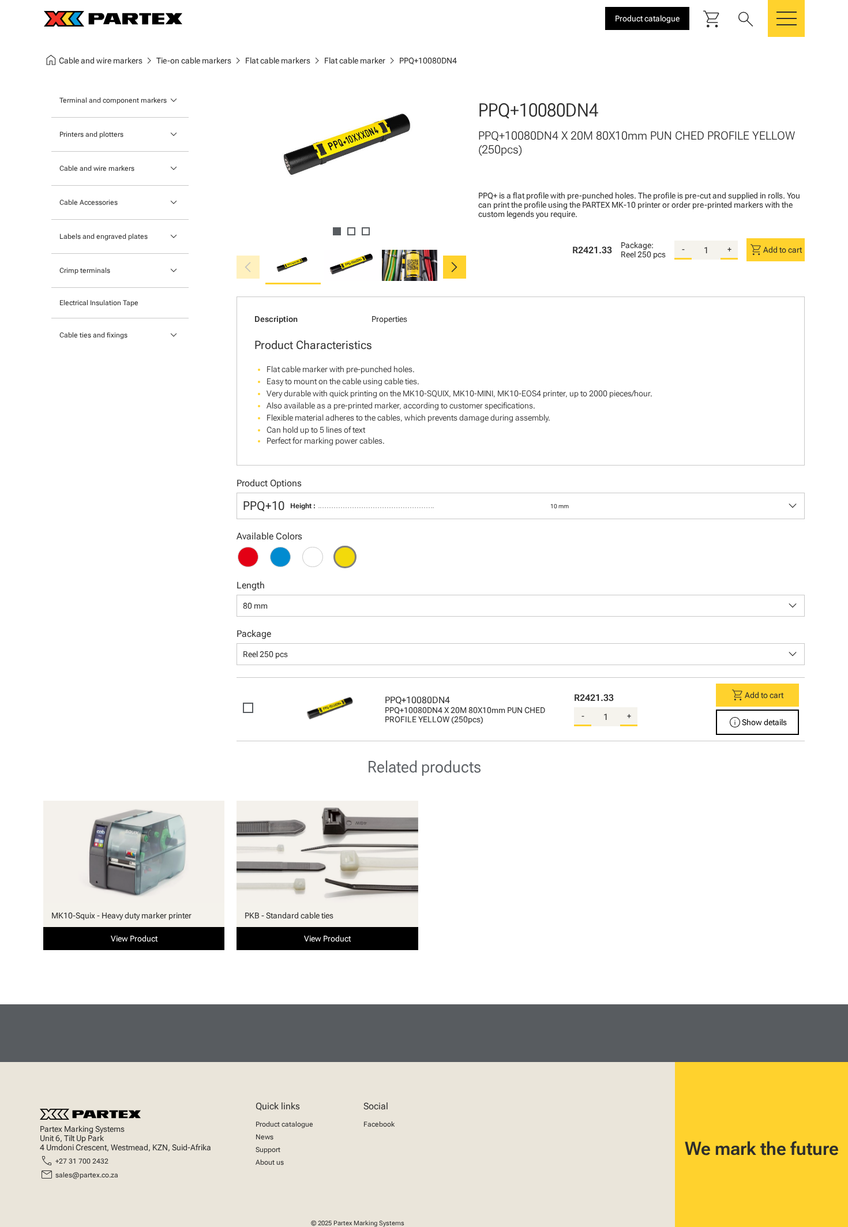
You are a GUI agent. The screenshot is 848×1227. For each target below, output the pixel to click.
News (264, 1137)
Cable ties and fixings (93, 335)
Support (268, 1150)
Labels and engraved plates (103, 236)
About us (270, 1162)
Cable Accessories (88, 202)
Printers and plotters (91, 134)
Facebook (379, 1124)
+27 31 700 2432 (81, 1161)
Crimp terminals (84, 271)
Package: (637, 245)
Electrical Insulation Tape (98, 303)
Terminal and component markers (113, 100)
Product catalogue (284, 1124)
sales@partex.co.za (86, 1175)
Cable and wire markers (96, 168)
